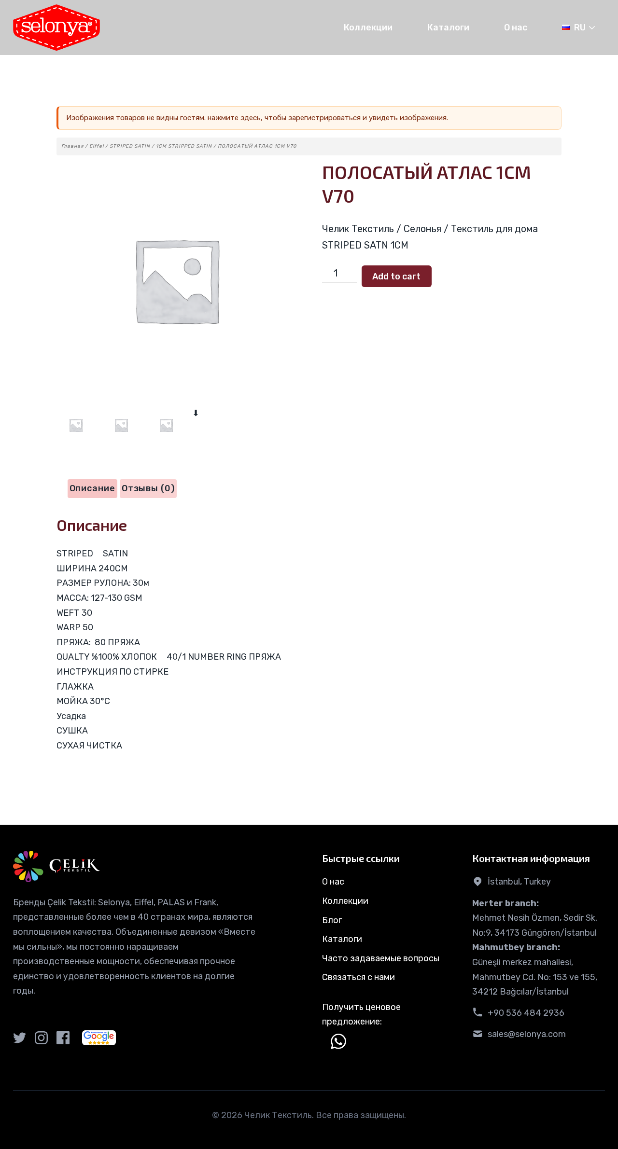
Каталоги (448, 27)
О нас (515, 27)
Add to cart (396, 276)
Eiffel (96, 146)
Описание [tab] (92, 488)
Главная (72, 146)
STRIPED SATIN (130, 146)
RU (580, 27)
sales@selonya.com (527, 1034)
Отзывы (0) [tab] (148, 488)
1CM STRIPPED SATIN (184, 146)
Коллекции (368, 27)
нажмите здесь (234, 117)
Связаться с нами (358, 977)
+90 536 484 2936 (526, 1013)
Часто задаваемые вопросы (380, 958)
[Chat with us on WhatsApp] (338, 1041)
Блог (332, 920)
